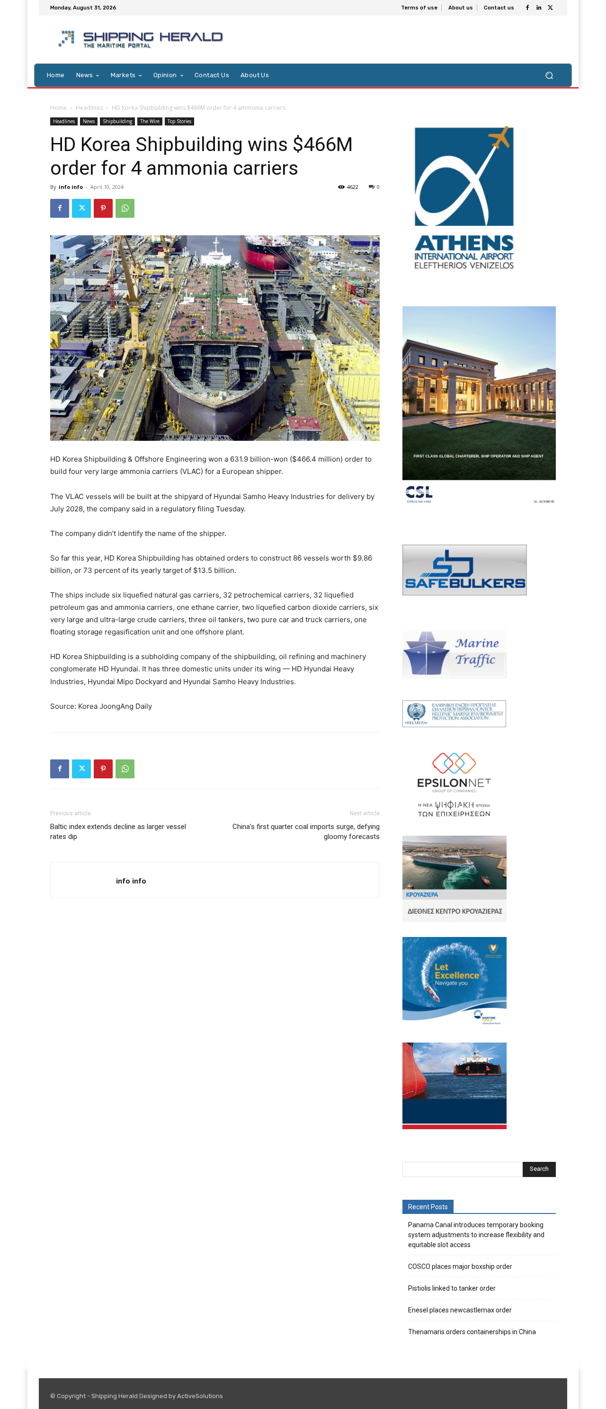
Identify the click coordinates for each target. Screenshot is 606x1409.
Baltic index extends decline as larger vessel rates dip (118, 831)
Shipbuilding (117, 121)
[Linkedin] (538, 8)
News (89, 121)
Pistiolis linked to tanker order (452, 1288)
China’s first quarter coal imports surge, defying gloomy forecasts (306, 831)
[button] (549, 75)
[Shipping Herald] (142, 39)
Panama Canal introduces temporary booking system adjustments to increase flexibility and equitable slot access (476, 1234)
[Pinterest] (103, 208)
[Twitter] (550, 8)
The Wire (150, 121)
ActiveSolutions (200, 1396)
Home (58, 108)
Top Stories (179, 121)
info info (71, 186)
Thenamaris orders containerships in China (472, 1332)
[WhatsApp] (125, 208)
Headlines (89, 108)
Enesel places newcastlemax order (460, 1310)
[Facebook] (527, 8)
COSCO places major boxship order (460, 1266)
